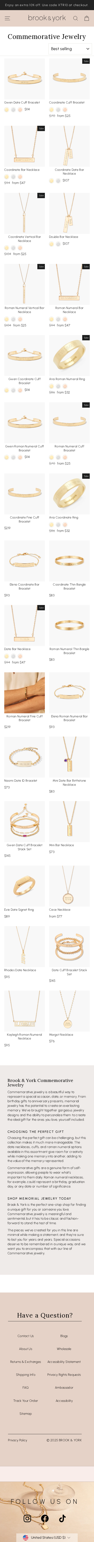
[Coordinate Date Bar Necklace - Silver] (58, 180)
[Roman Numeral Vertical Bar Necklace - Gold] (6, 319)
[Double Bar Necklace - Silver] (58, 244)
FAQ (26, 1387)
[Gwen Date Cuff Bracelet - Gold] (6, 109)
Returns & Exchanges (25, 1362)
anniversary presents (47, 1101)
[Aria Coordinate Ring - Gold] (51, 524)
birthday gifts (17, 1101)
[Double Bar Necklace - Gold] (51, 244)
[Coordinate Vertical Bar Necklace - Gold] (6, 247)
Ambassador (64, 1387)
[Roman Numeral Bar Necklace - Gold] (51, 319)
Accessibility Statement (64, 1362)
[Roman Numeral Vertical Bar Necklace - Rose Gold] (20, 319)
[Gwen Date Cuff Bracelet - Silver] (13, 109)
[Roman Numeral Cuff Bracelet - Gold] (51, 457)
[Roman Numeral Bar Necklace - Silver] (58, 319)
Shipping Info (26, 1375)
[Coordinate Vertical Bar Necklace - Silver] (13, 247)
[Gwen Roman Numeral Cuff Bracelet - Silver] (13, 457)
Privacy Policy (17, 1440)
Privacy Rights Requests (64, 1375)
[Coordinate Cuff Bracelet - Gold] (51, 109)
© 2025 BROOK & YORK (64, 1440)
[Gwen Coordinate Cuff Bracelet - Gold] (6, 390)
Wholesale (64, 1349)
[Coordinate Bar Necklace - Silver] (13, 176)
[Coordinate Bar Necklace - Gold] (6, 176)
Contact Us (26, 1336)
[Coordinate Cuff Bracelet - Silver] (58, 109)
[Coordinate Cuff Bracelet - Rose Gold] (65, 109)
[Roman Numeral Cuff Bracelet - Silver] (58, 457)
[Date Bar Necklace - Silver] (13, 656)
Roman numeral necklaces (63, 1177)
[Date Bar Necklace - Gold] (6, 656)
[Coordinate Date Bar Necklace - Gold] (51, 180)
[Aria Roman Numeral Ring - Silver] (58, 386)
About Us (25, 1349)
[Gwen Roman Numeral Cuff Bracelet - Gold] (6, 457)
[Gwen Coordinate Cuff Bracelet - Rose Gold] (20, 390)
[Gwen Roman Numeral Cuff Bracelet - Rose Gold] (20, 457)
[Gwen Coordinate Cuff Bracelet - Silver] (13, 390)
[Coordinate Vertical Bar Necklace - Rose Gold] (20, 247)
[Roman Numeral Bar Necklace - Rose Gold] (65, 319)
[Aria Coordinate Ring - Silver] (58, 524)
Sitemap (26, 1413)
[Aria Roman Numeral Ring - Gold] (51, 386)
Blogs (64, 1336)
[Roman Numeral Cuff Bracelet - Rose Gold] (65, 457)
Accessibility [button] (64, 1401)
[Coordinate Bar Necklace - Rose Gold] (20, 176)
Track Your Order (25, 1401)
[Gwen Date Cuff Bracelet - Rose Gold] (20, 109)
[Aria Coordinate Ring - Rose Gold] (65, 524)
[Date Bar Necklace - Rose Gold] (20, 656)
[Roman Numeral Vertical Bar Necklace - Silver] (13, 319)
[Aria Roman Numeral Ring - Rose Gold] (65, 386)
